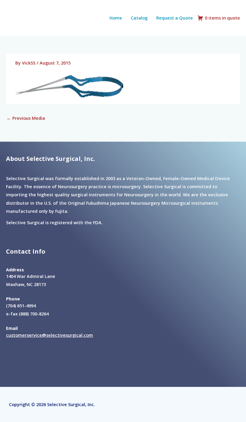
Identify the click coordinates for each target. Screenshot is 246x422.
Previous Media (26, 118)
